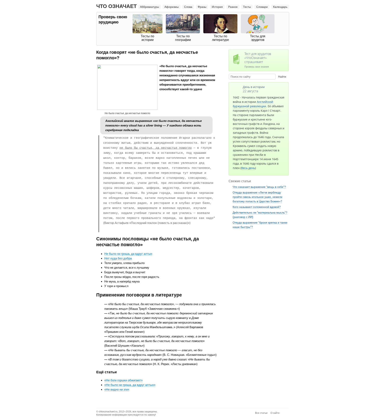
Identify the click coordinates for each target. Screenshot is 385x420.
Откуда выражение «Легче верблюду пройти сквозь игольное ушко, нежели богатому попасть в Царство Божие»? (257, 197)
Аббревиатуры (149, 6)
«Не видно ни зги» (116, 389)
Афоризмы (171, 6)
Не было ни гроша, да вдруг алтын (128, 253)
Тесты (247, 6)
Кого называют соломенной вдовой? (257, 206)
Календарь (280, 6)
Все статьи (261, 413)
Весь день (248, 168)
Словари (262, 6)
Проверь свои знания (257, 60)
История (217, 6)
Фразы (202, 6)
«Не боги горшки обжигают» (123, 380)
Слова (188, 6)
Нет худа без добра (118, 258)
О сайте (275, 413)
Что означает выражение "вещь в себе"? (259, 186)
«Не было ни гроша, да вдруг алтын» (129, 385)
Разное (233, 6)
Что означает (116, 6)
